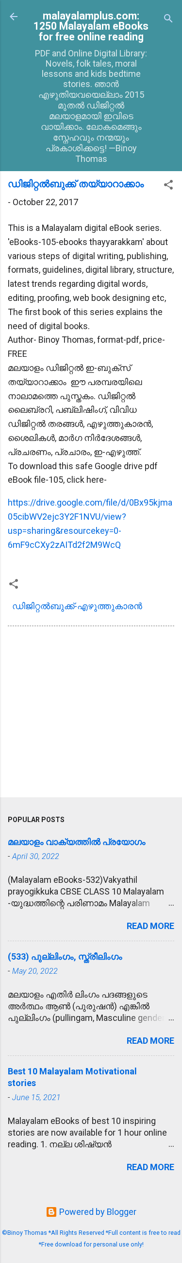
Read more (150, 926)
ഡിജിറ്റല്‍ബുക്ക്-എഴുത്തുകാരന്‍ (77, 606)
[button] (168, 186)
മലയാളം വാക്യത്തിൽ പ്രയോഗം (77, 842)
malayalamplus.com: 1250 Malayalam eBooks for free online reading (91, 26)
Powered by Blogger (96, 1212)
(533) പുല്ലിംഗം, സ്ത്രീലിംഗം (65, 956)
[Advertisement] (91, 714)
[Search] (168, 20)
